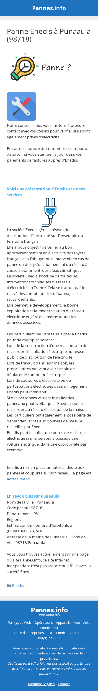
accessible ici (18, 478)
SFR (59, 638)
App (77, 622)
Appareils (63, 622)
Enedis (18, 585)
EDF (49, 632)
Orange (76, 632)
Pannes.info (49, 8)
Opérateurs (43, 622)
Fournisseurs (50, 627)
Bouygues (44, 638)
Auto (86, 622)
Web (27, 622)
